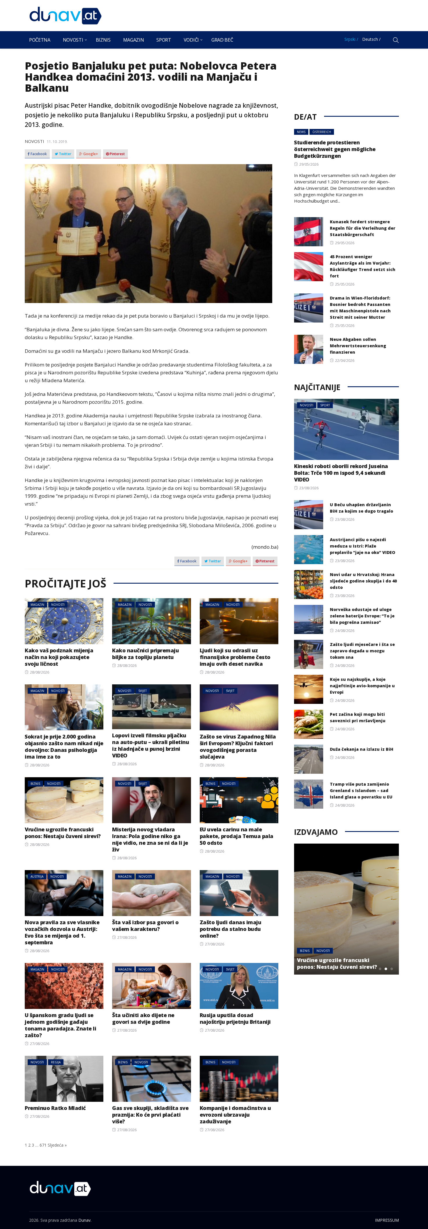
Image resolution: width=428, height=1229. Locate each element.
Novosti (73, 40)
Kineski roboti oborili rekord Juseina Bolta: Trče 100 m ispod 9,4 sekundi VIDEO (341, 473)
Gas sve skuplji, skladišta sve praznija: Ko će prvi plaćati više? (150, 1114)
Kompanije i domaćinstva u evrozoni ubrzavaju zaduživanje (235, 1114)
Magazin (133, 40)
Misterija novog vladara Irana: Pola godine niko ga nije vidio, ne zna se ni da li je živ (150, 839)
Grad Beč (222, 40)
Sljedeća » (57, 1145)
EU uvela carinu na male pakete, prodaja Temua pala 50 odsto (236, 836)
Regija (56, 1062)
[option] (346, 909)
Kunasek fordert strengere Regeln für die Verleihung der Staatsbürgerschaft (362, 228)
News (301, 132)
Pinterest (117, 154)
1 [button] (380, 969)
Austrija (37, 876)
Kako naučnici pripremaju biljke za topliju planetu (145, 653)
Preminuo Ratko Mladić (55, 1107)
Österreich (321, 132)
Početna (39, 40)
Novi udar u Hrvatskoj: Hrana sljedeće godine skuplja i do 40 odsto (363, 581)
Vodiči (191, 40)
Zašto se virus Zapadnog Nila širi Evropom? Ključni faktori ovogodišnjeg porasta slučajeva (238, 746)
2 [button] (386, 969)
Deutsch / (371, 39)
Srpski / (351, 39)
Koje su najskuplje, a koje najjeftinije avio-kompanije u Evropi (362, 686)
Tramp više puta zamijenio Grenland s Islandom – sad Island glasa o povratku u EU (361, 790)
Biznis (103, 40)
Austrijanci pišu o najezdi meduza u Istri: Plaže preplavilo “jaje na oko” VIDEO (362, 546)
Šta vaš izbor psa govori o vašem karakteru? (145, 925)
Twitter (64, 154)
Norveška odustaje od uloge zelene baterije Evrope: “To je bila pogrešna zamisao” (362, 616)
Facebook (38, 154)
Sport (163, 40)
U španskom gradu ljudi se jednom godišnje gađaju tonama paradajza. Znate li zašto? (60, 1025)
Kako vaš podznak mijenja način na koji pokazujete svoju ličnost (59, 657)
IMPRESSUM (387, 1220)
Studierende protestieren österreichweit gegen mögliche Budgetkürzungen (335, 149)
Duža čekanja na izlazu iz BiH (361, 749)
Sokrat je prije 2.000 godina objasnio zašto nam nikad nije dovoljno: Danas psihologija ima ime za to (64, 746)
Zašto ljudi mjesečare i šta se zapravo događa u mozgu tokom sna (362, 651)
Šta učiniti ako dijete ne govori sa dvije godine (143, 1018)
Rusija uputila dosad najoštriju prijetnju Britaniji (235, 1018)
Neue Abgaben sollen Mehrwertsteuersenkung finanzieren (358, 346)
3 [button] (392, 969)
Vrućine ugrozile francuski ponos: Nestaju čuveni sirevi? (63, 833)
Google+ (90, 154)
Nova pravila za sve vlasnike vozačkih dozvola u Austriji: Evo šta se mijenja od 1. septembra (62, 932)
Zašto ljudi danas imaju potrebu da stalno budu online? (230, 929)
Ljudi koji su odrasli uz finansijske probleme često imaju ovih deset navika (235, 657)
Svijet (142, 691)
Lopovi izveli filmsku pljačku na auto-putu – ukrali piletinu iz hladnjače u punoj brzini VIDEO (150, 745)
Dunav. (84, 1220)
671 (43, 1145)
